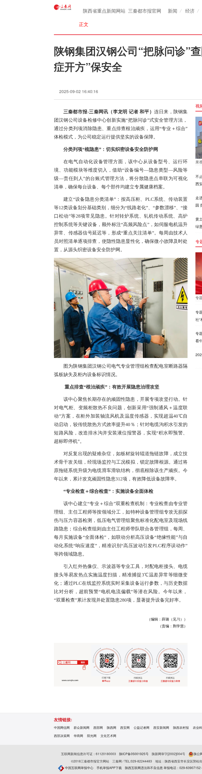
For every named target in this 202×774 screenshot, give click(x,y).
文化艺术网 (108, 735)
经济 (190, 10)
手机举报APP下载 (109, 767)
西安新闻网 (161, 727)
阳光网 (92, 735)
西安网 (125, 727)
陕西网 (111, 727)
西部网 (98, 727)
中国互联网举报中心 (78, 767)
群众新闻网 (81, 727)
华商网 (78, 735)
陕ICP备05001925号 (134, 753)
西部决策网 (62, 735)
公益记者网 (141, 727)
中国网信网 (62, 727)
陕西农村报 (181, 727)
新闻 (172, 10)
